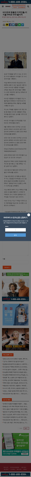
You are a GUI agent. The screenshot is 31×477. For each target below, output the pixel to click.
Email (7, 226)
